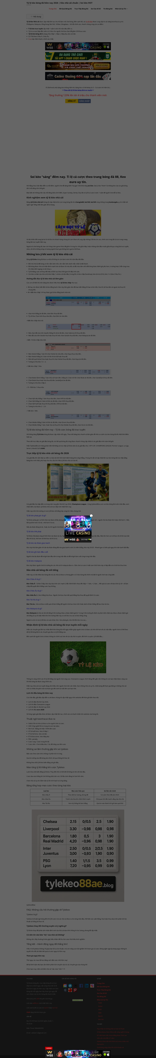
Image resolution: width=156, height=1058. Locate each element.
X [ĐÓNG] (48, 1048)
